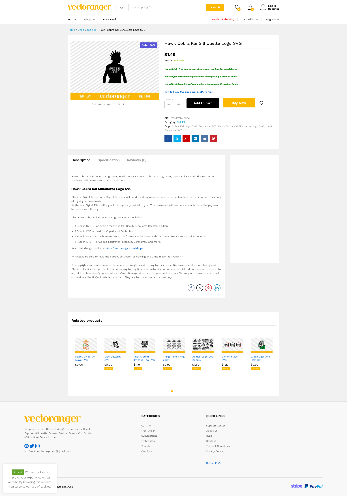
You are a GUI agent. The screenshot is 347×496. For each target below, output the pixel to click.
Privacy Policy (214, 451)
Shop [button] (87, 19)
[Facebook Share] (191, 287)
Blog (209, 435)
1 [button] (172, 391)
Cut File (181, 122)
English (270, 19)
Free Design (111, 19)
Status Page (213, 463)
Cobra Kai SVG (208, 126)
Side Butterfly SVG (112, 358)
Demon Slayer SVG (230, 358)
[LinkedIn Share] (217, 287)
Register (273, 8)
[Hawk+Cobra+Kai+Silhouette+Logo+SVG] (177, 138)
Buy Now (239, 103)
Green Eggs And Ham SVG (260, 358)
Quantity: (169, 99)
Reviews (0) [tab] (137, 160)
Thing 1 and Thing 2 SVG (174, 358)
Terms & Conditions (218, 446)
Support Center (215, 425)
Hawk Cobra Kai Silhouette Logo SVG (241, 126)
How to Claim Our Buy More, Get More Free (188, 92)
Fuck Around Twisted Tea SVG (144, 358)
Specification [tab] (109, 160)
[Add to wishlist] (262, 103)
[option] (86, 357)
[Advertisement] (254, 209)
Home (72, 19)
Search (215, 7)
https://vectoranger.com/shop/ (124, 248)
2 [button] (175, 391)
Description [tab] (81, 160)
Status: (168, 60)
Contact (211, 440)
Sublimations (149, 435)
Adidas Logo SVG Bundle (203, 358)
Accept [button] (18, 472)
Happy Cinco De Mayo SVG (85, 358)
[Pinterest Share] (208, 287)
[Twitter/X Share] (199, 287)
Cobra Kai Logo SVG (184, 126)
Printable (146, 446)
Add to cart (203, 103)
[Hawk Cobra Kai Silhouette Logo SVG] (168, 138)
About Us (211, 430)
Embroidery (148, 440)
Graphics (146, 451)
